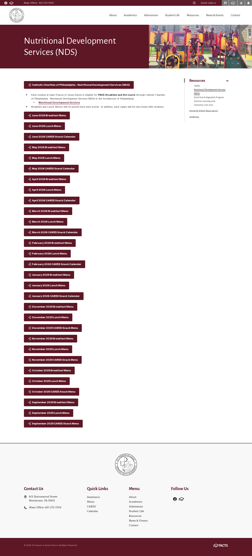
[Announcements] (248, 3)
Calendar (92, 511)
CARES (197, 86)
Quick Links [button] (207, 3)
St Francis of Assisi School (16, 15)
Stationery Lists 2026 (203, 105)
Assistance (93, 497)
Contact (235, 15)
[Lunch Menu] (225, 3)
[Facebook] (5, 3)
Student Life (172, 15)
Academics (130, 15)
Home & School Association (203, 111)
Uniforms (194, 117)
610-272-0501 (46, 3)
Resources (193, 15)
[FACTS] (11, 3)
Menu (90, 502)
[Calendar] (241, 3)
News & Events (215, 15)
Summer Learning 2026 (204, 101)
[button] (194, 3)
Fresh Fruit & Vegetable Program (209, 97)
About (113, 15)
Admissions (151, 15)
